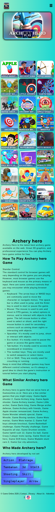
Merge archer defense (9, 104)
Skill (26, 474)
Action (9, 460)
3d (24, 467)
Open (51, 5)
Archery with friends (27, 104)
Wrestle (45, 122)
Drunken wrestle (27, 176)
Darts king (45, 87)
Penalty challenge (45, 158)
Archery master (9, 87)
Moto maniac (27, 140)
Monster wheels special (27, 122)
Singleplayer (14, 481)
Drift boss (9, 211)
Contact (23, 494)
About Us (41, 494)
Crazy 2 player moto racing (27, 194)
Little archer (27, 87)
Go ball (9, 194)
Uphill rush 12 (45, 176)
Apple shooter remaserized (45, 104)
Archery (9, 122)
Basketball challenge (27, 158)
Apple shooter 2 (9, 69)
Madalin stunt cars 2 (27, 211)
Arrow (33, 481)
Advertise (50, 494)
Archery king (27, 69)
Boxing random (9, 140)
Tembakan (11, 467)
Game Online (15, 5)
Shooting (11, 474)
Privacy (32, 494)
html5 (35, 467)
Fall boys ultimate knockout (9, 158)
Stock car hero (45, 194)
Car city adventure (45, 211)
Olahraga (26, 460)
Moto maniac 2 (45, 140)
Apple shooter (45, 69)
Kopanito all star (9, 176)
